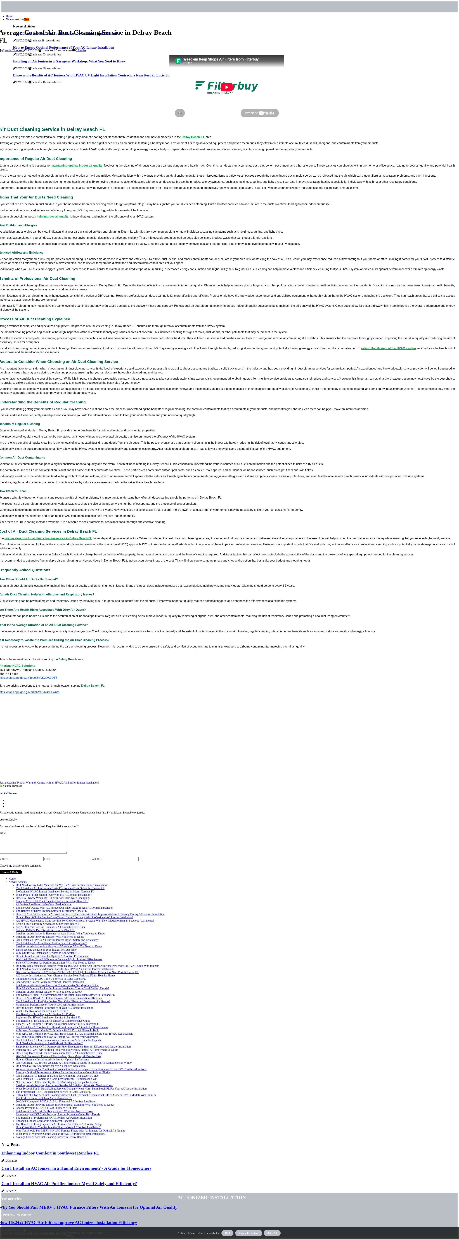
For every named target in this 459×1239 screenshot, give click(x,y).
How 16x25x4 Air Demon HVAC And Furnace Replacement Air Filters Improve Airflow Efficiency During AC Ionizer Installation (90, 914)
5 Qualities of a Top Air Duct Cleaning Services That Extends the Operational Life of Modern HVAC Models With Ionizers (86, 1095)
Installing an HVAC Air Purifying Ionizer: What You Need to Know (54, 1111)
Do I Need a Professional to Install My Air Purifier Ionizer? (49, 1043)
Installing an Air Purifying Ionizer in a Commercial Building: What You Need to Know (65, 1104)
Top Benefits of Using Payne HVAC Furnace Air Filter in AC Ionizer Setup (58, 1124)
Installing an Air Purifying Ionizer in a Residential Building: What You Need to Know (64, 1085)
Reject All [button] (272, 1233)
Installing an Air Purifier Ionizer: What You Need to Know (49, 991)
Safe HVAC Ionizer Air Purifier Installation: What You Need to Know (55, 962)
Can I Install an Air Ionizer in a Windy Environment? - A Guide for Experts (58, 1040)
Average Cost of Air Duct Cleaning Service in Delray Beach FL (52, 901)
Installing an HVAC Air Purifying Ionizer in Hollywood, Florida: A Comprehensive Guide (67, 1049)
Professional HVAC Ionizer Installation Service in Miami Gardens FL (55, 891)
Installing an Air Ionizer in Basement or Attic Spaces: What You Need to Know (60, 933)
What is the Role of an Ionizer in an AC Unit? (42, 1011)
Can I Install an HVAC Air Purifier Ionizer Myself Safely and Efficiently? (57, 939)
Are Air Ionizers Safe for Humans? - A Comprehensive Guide (51, 927)
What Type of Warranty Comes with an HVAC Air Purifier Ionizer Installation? (60, 1133)
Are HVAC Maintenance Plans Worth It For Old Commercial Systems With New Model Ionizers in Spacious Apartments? (85, 920)
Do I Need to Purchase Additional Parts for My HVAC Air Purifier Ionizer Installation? (65, 969)
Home (9, 16)
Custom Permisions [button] (248, 1233)
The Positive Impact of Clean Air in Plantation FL (44, 1098)
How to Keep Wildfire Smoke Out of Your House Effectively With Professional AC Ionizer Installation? (74, 917)
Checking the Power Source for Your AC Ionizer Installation (50, 981)
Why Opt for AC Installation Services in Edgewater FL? (47, 952)
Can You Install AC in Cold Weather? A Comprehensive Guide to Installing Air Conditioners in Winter (74, 1062)
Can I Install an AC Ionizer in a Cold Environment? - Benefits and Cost (56, 1078)
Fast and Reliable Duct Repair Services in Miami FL (45, 930)
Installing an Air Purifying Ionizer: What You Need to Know (50, 936)
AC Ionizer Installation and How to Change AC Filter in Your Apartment (57, 1036)
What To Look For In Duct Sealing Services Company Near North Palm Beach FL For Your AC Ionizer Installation (81, 1088)
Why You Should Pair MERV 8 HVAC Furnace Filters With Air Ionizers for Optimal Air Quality (70, 1130)
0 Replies (81, 50)
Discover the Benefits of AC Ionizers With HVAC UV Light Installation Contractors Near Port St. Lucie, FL (77, 972)
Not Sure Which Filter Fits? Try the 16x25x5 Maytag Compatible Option (57, 1082)
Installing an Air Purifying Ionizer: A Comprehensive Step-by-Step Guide (57, 985)
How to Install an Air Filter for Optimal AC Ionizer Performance (52, 956)
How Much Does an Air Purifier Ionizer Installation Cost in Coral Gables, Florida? (62, 988)
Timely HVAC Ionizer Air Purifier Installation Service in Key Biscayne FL (58, 1023)
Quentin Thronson (12, 50)
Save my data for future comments (21, 865)
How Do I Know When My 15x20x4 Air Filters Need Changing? (53, 897)
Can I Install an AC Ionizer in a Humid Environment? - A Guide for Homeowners (62, 1027)
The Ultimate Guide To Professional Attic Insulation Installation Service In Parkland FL (65, 994)
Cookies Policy (211, 1233)
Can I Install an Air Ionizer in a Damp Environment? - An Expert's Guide (57, 1075)
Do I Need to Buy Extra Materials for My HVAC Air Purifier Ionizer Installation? (62, 885)
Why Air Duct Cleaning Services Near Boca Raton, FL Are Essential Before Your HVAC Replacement (74, 1033)
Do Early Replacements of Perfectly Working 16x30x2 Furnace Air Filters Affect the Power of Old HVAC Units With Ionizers (87, 965)
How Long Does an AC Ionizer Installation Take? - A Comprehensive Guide (59, 1053)
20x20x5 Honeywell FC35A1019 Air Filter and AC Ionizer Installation (56, 1101)
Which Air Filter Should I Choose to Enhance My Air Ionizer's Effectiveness (59, 959)
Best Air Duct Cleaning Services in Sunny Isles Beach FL (48, 923)
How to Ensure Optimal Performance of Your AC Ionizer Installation (54, 1007)
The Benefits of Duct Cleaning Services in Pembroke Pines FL (51, 910)
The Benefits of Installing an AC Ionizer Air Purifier (45, 1014)
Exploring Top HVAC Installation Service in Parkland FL (48, 1017)
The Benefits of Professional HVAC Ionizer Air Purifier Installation (54, 1117)
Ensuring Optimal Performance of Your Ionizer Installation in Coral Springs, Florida (63, 1072)
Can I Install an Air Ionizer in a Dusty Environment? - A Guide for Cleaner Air (60, 888)
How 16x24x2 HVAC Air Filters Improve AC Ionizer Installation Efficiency (59, 998)
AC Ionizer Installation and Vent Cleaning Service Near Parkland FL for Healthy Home (65, 975)
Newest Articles (18, 881)
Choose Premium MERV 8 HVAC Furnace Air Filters (46, 1107)
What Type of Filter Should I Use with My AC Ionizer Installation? (54, 894)
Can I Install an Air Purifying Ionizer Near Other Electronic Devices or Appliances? (63, 1001)
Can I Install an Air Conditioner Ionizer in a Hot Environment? (51, 943)
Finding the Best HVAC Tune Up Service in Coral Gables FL (51, 978)
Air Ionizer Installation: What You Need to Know (44, 904)
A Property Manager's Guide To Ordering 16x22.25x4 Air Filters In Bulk (57, 1030)
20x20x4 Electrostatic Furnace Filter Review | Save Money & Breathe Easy (58, 1056)
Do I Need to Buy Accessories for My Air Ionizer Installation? (51, 1065)
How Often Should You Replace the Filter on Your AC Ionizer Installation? (58, 1127)
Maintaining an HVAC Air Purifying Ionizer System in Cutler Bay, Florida (58, 1114)
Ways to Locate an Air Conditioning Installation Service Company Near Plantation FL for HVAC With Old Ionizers (81, 1069)
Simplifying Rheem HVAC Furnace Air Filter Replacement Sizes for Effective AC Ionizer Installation (73, 1046)
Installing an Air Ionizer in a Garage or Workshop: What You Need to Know (59, 946)
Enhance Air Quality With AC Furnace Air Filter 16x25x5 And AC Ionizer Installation (64, 907)
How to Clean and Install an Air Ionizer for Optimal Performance (52, 1059)
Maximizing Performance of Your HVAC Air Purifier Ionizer (50, 1004)
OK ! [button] (227, 1233)
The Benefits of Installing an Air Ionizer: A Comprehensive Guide (53, 1020)
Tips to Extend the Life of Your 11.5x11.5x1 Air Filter (46, 949)
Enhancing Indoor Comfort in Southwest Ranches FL (46, 1120)
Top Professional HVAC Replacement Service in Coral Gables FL (53, 1091)
